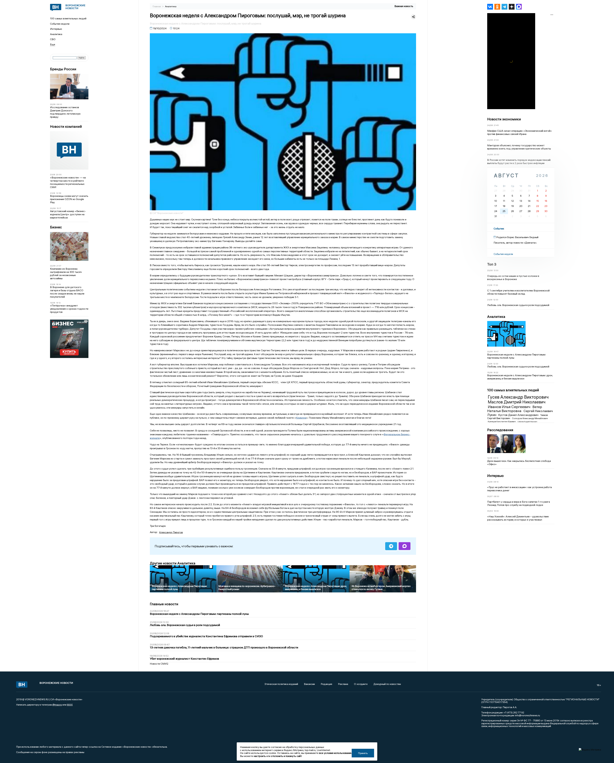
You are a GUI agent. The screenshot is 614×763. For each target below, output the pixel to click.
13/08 (52, 302)
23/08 (490, 270)
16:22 (495, 372)
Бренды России (63, 69)
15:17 (59, 208)
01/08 (489, 482)
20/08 (53, 208)
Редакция (326, 684)
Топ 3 (491, 264)
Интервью (56, 28)
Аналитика (56, 34)
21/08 (52, 174)
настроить (260, 756)
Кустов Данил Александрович (518, 415)
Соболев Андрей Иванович (527, 422)
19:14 (58, 284)
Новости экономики (504, 119)
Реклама (343, 684)
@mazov (57, 704)
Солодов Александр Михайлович (530, 418)
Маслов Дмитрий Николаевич (516, 402)
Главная (157, 6)
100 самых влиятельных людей (68, 18)
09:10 (495, 458)
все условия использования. (335, 753)
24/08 (490, 125)
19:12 (58, 302)
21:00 (496, 140)
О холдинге (361, 684)
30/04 (490, 511)
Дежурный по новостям (387, 684)
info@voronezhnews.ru (527, 715)
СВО (52, 39)
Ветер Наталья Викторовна (514, 409)
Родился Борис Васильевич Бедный (517, 237)
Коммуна (301, 417)
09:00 (59, 104)
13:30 (496, 270)
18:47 (496, 351)
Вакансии (309, 684)
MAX (70, 704)
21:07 (58, 266)
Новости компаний (66, 126)
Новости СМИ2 (159, 663)
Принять (363, 753)
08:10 (496, 482)
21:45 (496, 125)
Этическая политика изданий (281, 684)
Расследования (500, 430)
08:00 (496, 496)
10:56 (58, 193)
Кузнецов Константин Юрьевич (502, 421)
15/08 (489, 372)
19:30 (496, 511)
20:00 (59, 174)
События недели (59, 23)
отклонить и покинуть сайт (286, 756)
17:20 (495, 285)
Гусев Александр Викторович (518, 397)
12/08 (489, 458)
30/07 (490, 496)
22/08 (52, 104)
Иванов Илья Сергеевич (509, 406)
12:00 (495, 299)
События (499, 228)
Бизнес (56, 227)
